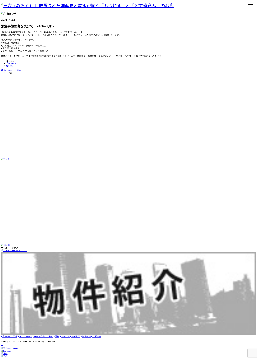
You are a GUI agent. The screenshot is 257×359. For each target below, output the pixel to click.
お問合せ (96, 336)
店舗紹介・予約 (9, 336)
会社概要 (75, 336)
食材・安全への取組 (43, 336)
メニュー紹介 (25, 336)
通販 (57, 336)
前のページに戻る (12, 70)
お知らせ (65, 336)
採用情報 (86, 336)
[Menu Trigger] (250, 5)
